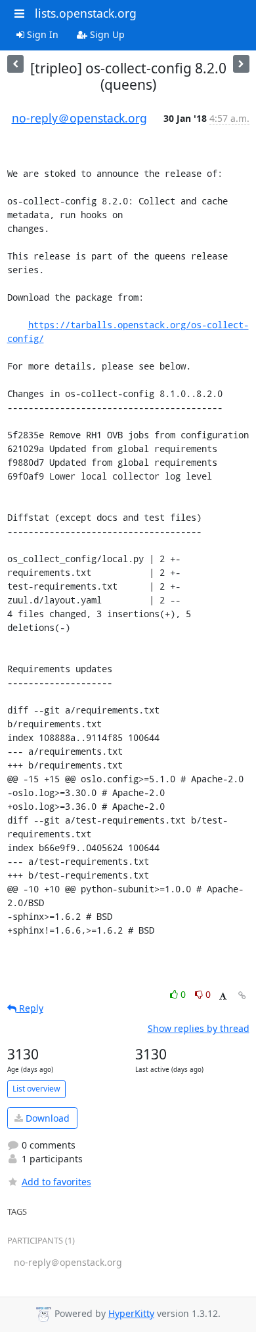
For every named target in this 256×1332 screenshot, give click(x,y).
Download (46, 1118)
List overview (36, 1088)
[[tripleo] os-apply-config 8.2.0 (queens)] (241, 64)
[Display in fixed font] (223, 996)
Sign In (41, 34)
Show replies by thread (198, 1028)
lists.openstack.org (86, 13)
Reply (29, 1008)
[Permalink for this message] (242, 995)
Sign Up (106, 34)
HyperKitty (131, 1313)
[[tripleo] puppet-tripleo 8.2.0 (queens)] (15, 64)
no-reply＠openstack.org (79, 118)
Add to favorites (56, 1181)
